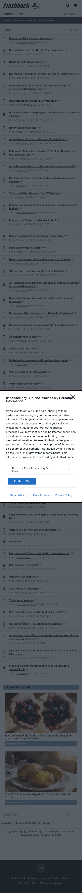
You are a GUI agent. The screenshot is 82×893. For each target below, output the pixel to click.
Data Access (41, 495)
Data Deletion (18, 495)
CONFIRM (22, 481)
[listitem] (41, 470)
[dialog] (41, 446)
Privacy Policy (63, 495)
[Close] (74, 398)
